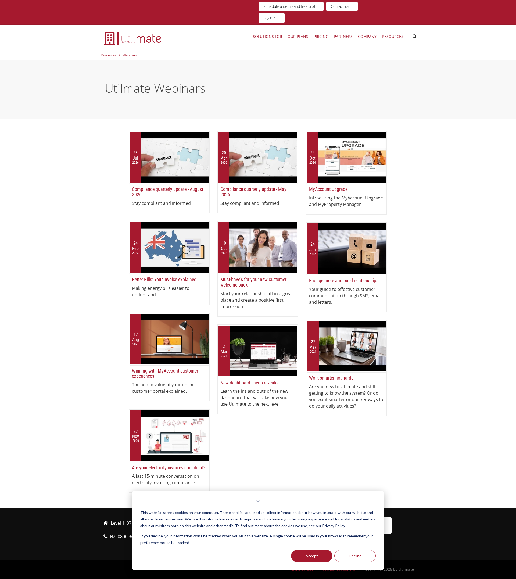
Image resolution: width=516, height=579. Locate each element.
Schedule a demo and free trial (289, 6)
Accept (312, 555)
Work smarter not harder (332, 378)
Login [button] (268, 17)
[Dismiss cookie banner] (258, 502)
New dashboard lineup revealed (250, 382)
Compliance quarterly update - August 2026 (167, 191)
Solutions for (267, 36)
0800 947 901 (131, 536)
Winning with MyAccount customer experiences (165, 373)
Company (367, 36)
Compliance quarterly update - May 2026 (253, 191)
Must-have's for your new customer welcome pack (253, 282)
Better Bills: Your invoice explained (164, 279)
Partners (343, 36)
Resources (392, 36)
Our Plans (298, 36)
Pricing (321, 36)
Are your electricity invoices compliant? (169, 467)
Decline (355, 555)
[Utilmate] (132, 38)
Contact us (340, 6)
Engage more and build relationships (343, 280)
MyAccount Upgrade (328, 189)
